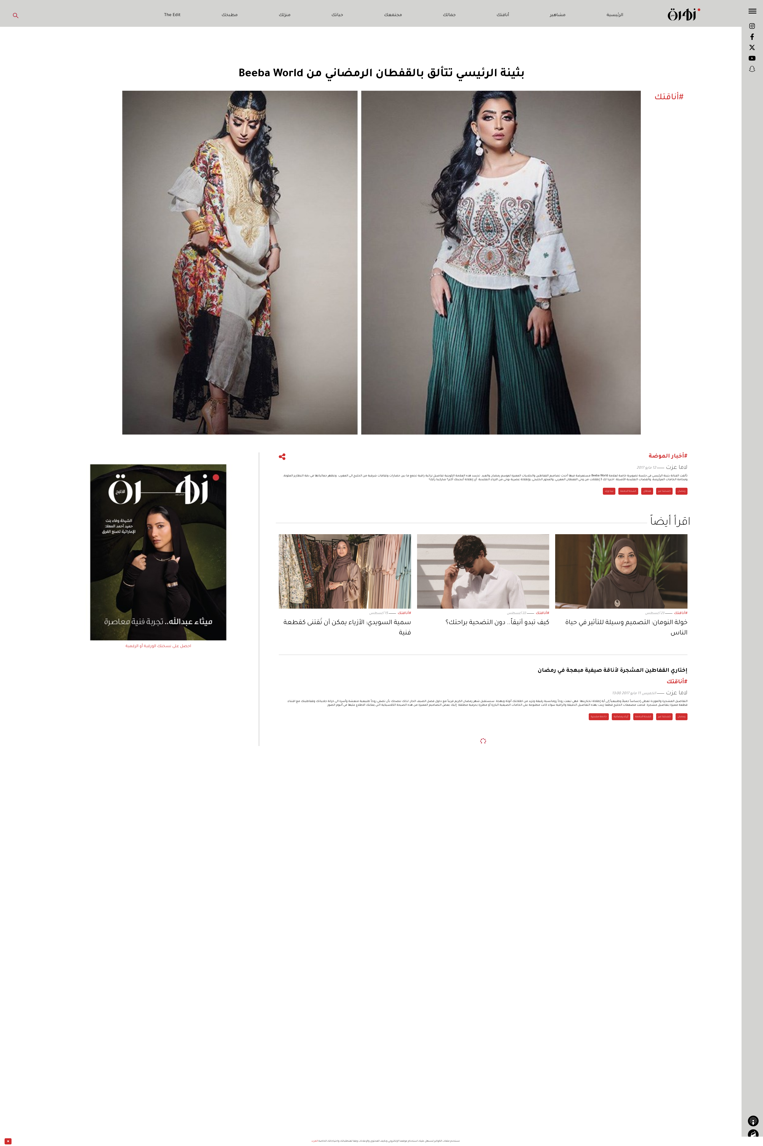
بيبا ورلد (609, 491)
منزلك (284, 15)
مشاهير (557, 15)
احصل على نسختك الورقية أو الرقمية (158, 646)
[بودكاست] (753, 1121)
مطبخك (230, 15)
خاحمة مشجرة (599, 716)
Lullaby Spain (637, 846)
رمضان (682, 491)
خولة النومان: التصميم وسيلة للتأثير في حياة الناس (626, 628)
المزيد (314, 1141)
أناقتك (503, 15)
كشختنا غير (664, 491)
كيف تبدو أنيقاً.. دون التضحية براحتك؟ (497, 623)
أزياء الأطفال (658, 846)
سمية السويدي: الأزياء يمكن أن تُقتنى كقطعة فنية (347, 628)
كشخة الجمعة (628, 491)
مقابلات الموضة (614, 846)
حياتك (337, 15)
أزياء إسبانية (679, 846)
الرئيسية (615, 15)
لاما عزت (676, 468)
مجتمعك (393, 15)
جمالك (449, 15)
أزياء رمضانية (621, 716)
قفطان (647, 491)
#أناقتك (680, 613)
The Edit (172, 15)
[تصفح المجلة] (753, 1134)
